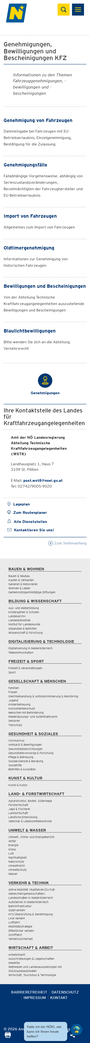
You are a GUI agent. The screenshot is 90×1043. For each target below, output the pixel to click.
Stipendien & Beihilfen (22, 628)
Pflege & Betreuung (20, 757)
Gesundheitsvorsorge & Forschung (31, 753)
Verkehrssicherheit (20, 939)
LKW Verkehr (16, 918)
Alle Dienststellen (30, 521)
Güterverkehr (16, 910)
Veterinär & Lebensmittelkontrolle (30, 821)
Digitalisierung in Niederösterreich (30, 648)
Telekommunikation (20, 652)
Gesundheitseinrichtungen (25, 749)
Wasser (13, 874)
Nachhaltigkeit (17, 857)
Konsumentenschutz (21, 708)
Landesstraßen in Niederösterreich (30, 897)
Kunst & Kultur (18, 785)
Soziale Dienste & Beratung (25, 761)
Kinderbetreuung (19, 704)
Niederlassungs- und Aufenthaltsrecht (32, 716)
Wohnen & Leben (19, 588)
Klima (12, 849)
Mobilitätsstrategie (20, 926)
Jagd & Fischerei (19, 809)
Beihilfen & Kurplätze (22, 769)
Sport (12, 672)
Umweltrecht (16, 865)
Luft (11, 853)
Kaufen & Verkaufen (21, 580)
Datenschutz (65, 992)
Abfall (12, 841)
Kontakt (59, 997)
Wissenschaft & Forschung (25, 632)
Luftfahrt (14, 922)
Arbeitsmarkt (16, 954)
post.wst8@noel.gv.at (43, 480)
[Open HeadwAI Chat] (76, 1029)
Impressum (35, 997)
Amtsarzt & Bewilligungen (25, 744)
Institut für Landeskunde (24, 624)
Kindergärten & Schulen (23, 612)
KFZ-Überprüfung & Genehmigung (30, 914)
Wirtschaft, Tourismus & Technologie (32, 975)
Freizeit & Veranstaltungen (25, 668)
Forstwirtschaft (18, 805)
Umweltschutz (17, 869)
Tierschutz (15, 725)
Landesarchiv (17, 616)
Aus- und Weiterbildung (23, 608)
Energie (13, 845)
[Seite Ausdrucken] (8, 1036)
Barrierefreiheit (29, 992)
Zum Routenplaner (30, 512)
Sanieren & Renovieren (23, 584)
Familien (13, 688)
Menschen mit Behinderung (26, 712)
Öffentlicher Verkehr (21, 930)
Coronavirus (16, 740)
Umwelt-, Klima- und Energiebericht (31, 837)
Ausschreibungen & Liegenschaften (31, 958)
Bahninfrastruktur (20, 906)
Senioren (14, 720)
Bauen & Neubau (19, 576)
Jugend (13, 700)
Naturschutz (16, 861)
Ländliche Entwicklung (22, 817)
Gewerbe (14, 963)
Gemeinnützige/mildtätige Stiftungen (31, 592)
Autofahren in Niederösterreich (28, 902)
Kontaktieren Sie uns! (34, 530)
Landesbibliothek (19, 620)
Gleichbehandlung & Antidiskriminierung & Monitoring (43, 696)
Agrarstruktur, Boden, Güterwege (30, 801)
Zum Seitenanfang (69, 543)
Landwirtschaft (18, 813)
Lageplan (21, 504)
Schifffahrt (15, 935)
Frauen (12, 692)
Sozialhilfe (15, 765)
